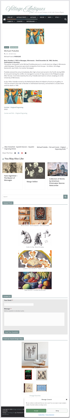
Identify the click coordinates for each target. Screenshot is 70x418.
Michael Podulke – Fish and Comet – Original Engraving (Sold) (51, 148)
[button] (66, 399)
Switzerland (30, 21)
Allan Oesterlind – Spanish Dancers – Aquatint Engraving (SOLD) (19, 148)
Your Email (8, 300)
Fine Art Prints (14, 47)
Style (57, 17)
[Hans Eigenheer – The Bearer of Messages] (12, 167)
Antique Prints (21, 17)
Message (7, 309)
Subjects (10, 21)
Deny (57, 411)
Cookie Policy (41, 414)
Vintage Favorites (35, 396)
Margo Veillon (32, 181)
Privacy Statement (50, 414)
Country (20, 21)
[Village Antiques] (35, 10)
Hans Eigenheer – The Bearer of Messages (11, 178)
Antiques (33, 17)
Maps (49, 17)
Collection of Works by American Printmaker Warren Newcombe (57, 182)
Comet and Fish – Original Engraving (15, 113)
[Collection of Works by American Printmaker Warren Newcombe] (58, 169)
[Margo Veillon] (35, 170)
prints (6, 54)
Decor (42, 17)
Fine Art (10, 17)
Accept (36, 411)
